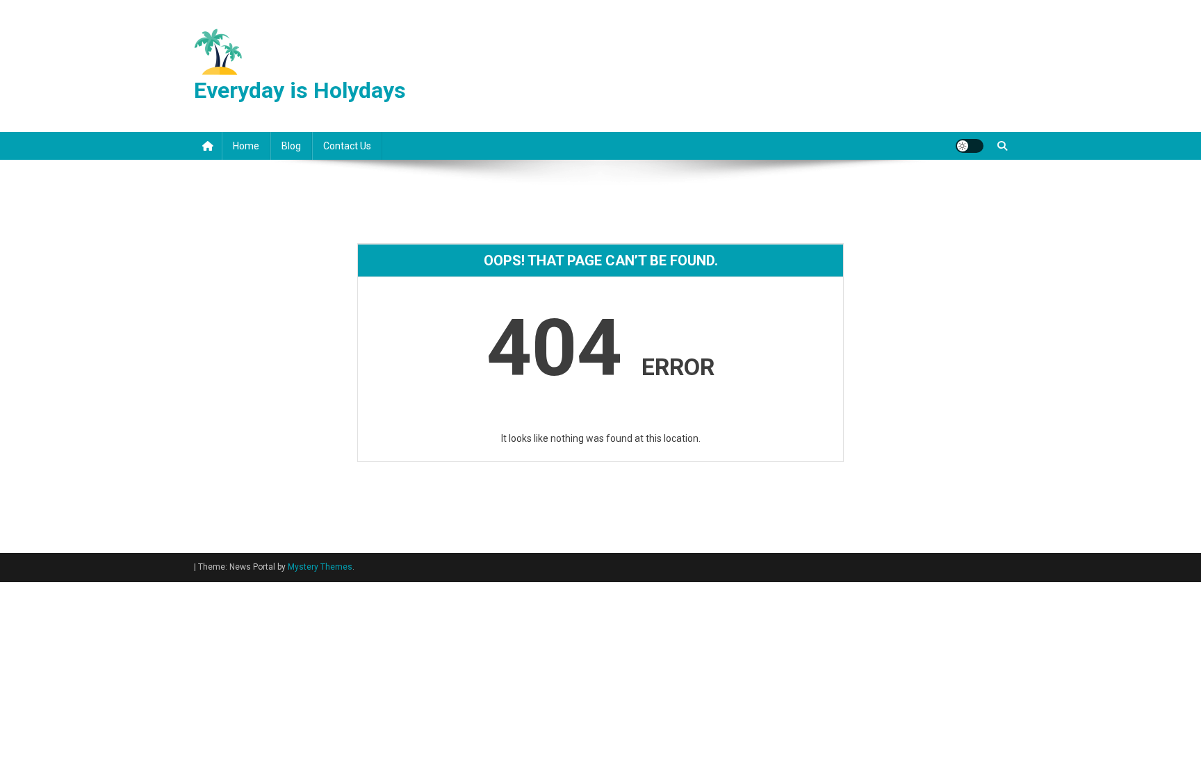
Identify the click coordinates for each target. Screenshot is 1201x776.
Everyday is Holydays (300, 90)
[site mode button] (969, 146)
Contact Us (347, 145)
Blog (291, 145)
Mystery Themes (320, 567)
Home (246, 145)
